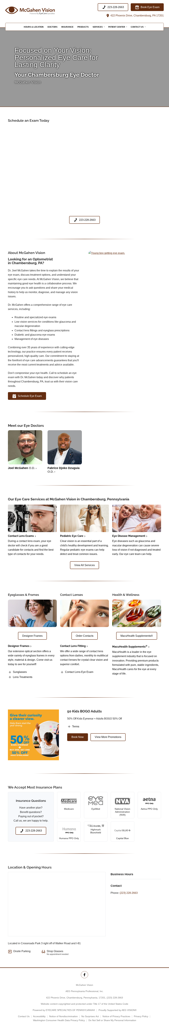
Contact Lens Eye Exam (79, 672)
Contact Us (137, 27)
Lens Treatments (22, 677)
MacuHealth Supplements (129, 646)
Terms (75, 726)
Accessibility (39, 1016)
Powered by (64, 1010)
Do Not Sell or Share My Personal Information (112, 1020)
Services (98, 27)
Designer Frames (18, 646)
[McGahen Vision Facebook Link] (84, 974)
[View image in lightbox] (106, 253)
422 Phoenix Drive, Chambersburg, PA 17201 (137, 15)
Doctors (52, 27)
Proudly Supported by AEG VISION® (117, 1010)
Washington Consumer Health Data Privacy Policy (59, 1020)
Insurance (67, 27)
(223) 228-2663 (129, 892)
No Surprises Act (90, 1016)
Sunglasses (20, 672)
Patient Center (116, 27)
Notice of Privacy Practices (116, 1016)
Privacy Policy (141, 1016)
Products (83, 27)
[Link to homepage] (38, 11)
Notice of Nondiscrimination (63, 1016)
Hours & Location (34, 27)
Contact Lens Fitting (73, 646)
